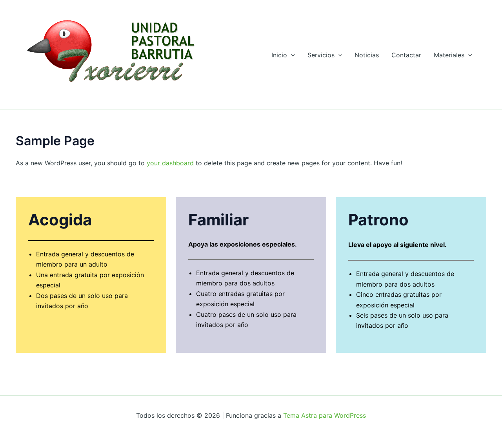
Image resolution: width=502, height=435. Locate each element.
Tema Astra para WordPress (324, 415)
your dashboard (170, 163)
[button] (291, 55)
